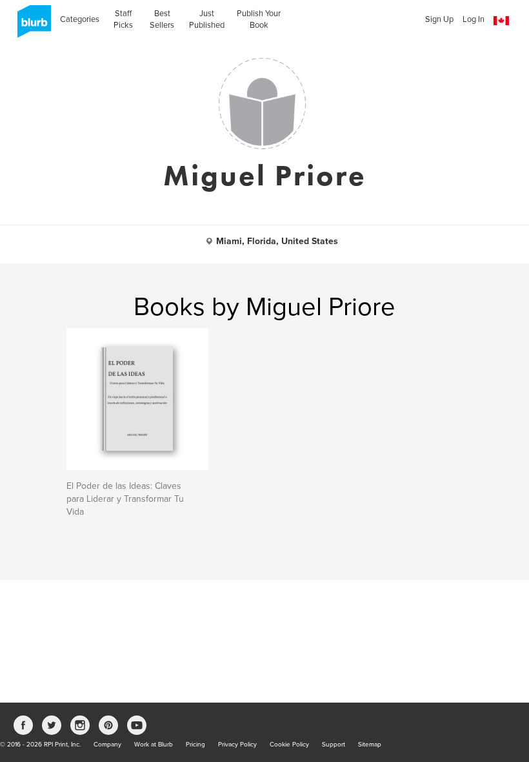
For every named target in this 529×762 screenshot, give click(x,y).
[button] (501, 21)
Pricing (195, 744)
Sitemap (369, 744)
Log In (473, 19)
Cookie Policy (289, 744)
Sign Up (439, 19)
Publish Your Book (259, 19)
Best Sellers (162, 19)
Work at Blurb (153, 744)
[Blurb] (30, 25)
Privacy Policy (237, 744)
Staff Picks (123, 19)
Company (107, 744)
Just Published (207, 19)
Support (333, 744)
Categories (79, 19)
